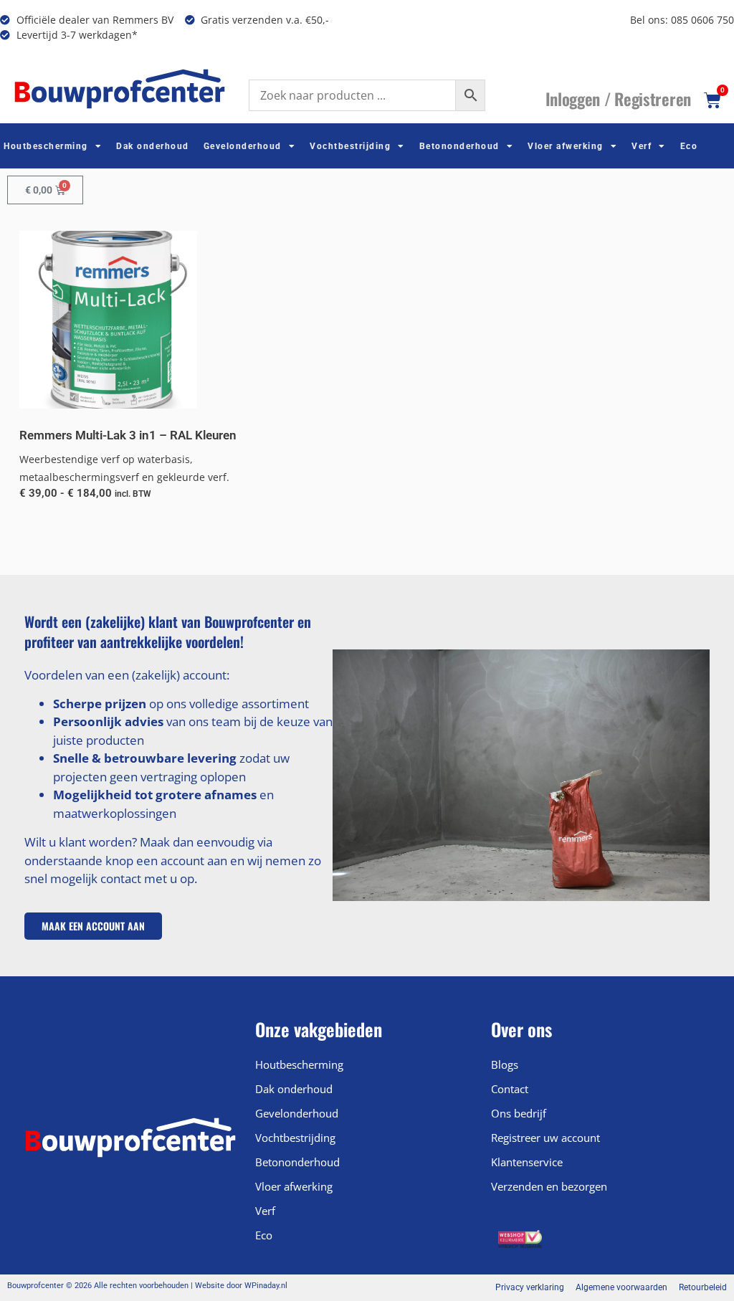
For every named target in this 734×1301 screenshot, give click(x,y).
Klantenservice (527, 1162)
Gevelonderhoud (243, 146)
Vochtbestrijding (350, 146)
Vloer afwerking (566, 146)
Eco (689, 146)
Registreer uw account (545, 1137)
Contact (509, 1089)
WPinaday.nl (265, 1285)
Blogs (504, 1064)
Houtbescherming (46, 146)
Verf (641, 146)
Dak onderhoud (152, 146)
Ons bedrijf (518, 1113)
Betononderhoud (459, 146)
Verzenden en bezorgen (549, 1186)
